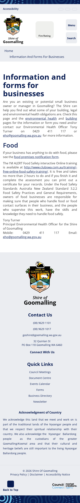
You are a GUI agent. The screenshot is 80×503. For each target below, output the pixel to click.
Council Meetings (40, 372)
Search (71, 38)
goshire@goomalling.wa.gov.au (42, 335)
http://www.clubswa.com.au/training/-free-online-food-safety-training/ (40, 169)
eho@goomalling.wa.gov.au (22, 135)
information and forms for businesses (37, 57)
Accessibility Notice (58, 474)
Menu (71, 25)
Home (8, 51)
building (71, 118)
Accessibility (11, 9)
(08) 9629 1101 (42, 323)
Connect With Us (42, 352)
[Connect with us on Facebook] (74, 9)
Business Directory (40, 395)
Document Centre (40, 378)
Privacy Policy (18, 474)
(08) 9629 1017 (42, 329)
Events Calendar (40, 384)
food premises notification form (36, 157)
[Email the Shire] (67, 9)
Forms (40, 390)
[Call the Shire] (60, 9)
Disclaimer (36, 474)
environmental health (41, 118)
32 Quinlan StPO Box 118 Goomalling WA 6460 (42, 343)
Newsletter (40, 401)
